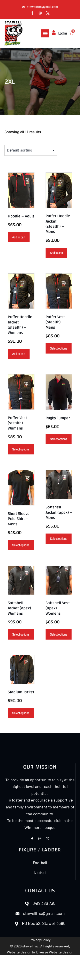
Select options (58, 348)
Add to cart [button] (18, 237)
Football (40, 862)
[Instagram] (40, 13)
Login (62, 33)
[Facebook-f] (32, 13)
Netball (40, 872)
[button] (45, 33)
